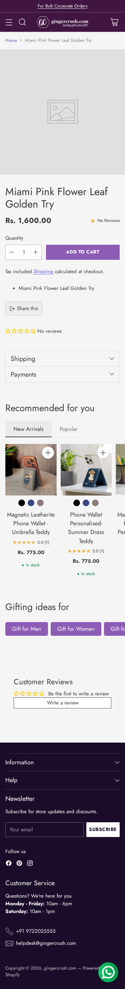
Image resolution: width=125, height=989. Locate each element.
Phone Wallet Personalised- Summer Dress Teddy (86, 527)
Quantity (14, 238)
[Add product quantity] (36, 252)
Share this (27, 308)
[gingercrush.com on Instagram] (30, 864)
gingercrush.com (60, 968)
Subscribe (103, 829)
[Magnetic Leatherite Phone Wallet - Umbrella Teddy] (31, 470)
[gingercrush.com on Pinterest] (19, 864)
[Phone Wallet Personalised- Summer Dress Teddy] (86, 470)
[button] (21, 331)
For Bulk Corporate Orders (62, 6)
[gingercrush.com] (62, 22)
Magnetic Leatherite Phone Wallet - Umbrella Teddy (31, 523)
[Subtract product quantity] (12, 252)
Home (11, 40)
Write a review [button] (62, 702)
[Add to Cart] (48, 453)
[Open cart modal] (114, 22)
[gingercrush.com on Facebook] (9, 864)
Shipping (43, 271)
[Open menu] (9, 22)
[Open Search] (22, 22)
